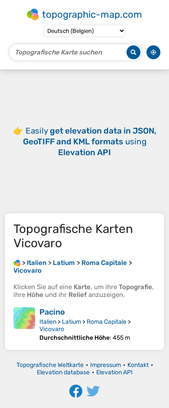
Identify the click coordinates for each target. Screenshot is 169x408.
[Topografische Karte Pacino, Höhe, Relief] (24, 324)
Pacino (52, 312)
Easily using (89, 141)
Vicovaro (51, 329)
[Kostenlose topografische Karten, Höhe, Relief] (16, 263)
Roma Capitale (107, 321)
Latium (71, 321)
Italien (47, 321)
